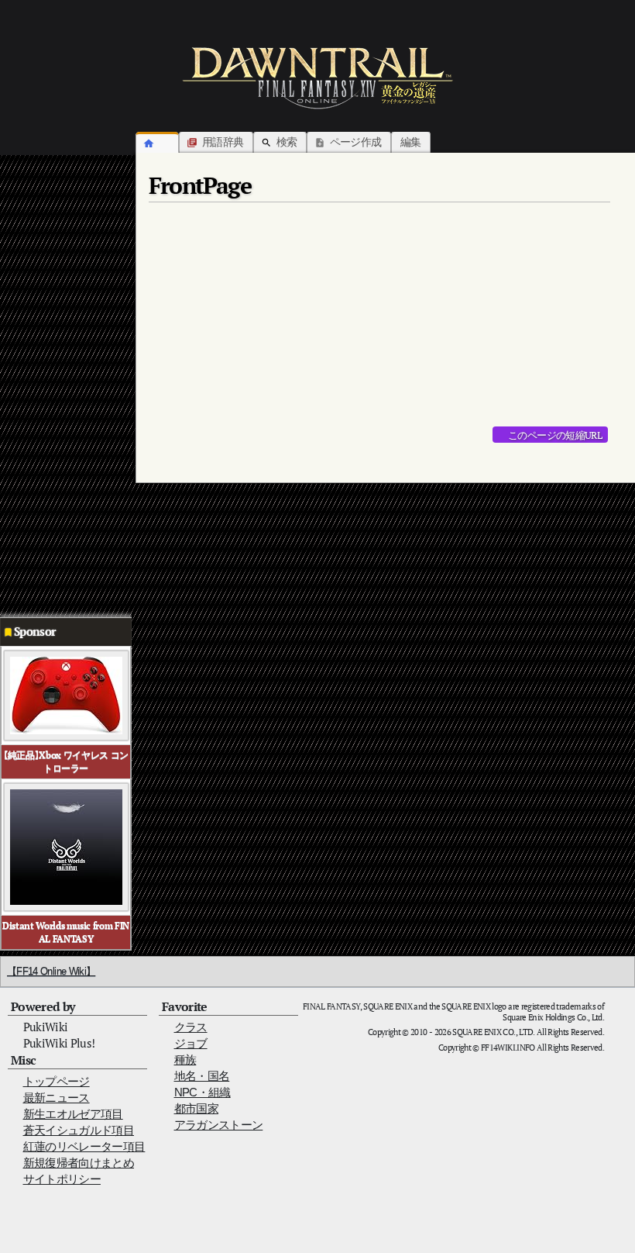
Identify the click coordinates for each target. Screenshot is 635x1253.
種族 (185, 1059)
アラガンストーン (218, 1124)
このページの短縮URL (555, 435)
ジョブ (191, 1043)
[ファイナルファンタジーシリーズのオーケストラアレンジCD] (66, 846)
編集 (410, 141)
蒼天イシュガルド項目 (79, 1130)
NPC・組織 (202, 1092)
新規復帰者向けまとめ (79, 1162)
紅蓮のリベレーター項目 (84, 1146)
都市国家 (196, 1108)
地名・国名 (202, 1075)
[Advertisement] (62, 381)
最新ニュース (56, 1097)
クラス (191, 1027)
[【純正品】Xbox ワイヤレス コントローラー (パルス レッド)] (66, 694)
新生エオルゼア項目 (73, 1113)
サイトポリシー (62, 1179)
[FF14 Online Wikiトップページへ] (317, 77)
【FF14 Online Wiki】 (51, 971)
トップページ (56, 1081)
